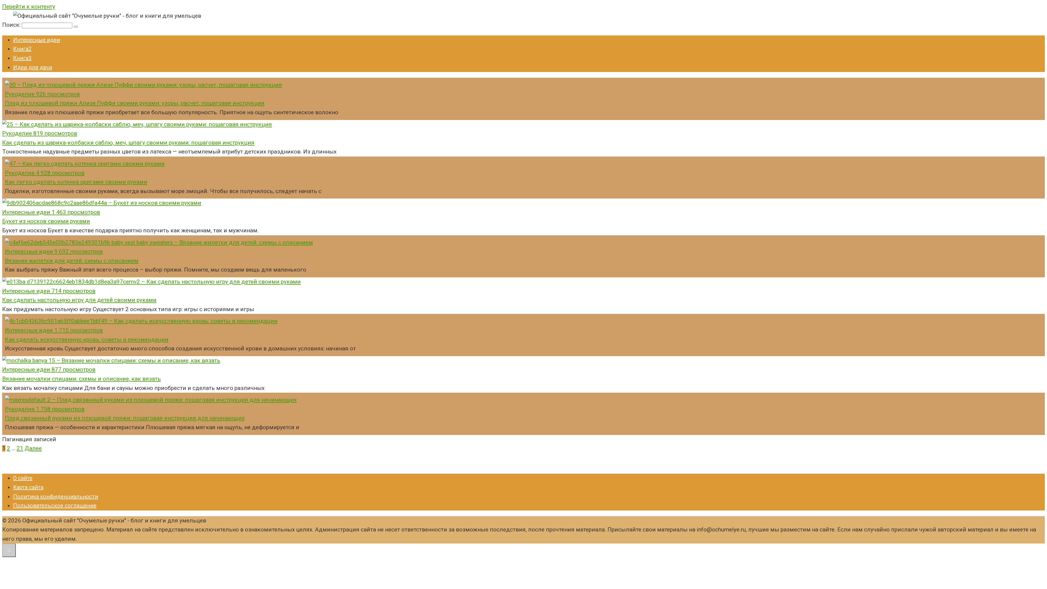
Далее (33, 448)
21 (20, 448)
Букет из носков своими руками (46, 221)
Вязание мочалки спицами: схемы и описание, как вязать (81, 378)
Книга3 (22, 58)
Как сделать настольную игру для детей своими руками (79, 300)
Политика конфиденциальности (55, 496)
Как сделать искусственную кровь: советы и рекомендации (87, 339)
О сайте (22, 478)
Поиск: (12, 25)
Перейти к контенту (28, 6)
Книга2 (22, 49)
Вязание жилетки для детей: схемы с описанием (72, 260)
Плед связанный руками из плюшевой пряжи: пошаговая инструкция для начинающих (125, 418)
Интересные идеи (36, 40)
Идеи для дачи (32, 67)
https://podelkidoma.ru (31, 463)
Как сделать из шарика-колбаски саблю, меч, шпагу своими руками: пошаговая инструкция (128, 142)
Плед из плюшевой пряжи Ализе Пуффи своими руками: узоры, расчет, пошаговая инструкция (134, 103)
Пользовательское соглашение (55, 505)
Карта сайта (28, 487)
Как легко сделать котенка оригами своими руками (76, 182)
